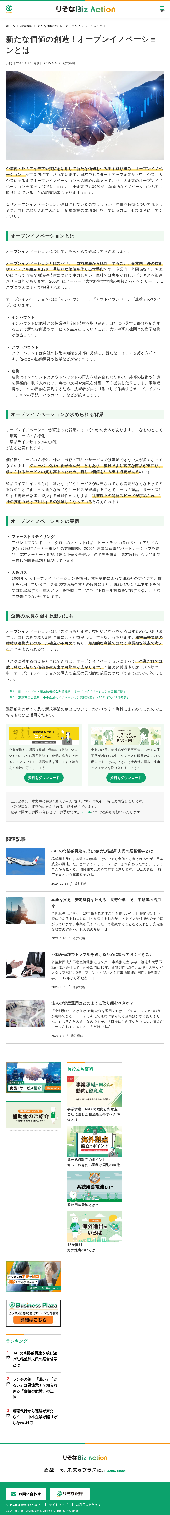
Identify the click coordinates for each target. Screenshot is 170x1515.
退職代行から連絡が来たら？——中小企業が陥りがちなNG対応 (35, 1417)
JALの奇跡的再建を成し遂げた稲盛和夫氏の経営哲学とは (35, 1359)
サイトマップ (58, 1504)
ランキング (17, 1341)
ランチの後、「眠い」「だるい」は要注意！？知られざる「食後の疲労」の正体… (35, 1388)
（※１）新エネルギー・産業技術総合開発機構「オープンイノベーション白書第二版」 (66, 691)
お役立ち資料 (80, 1069)
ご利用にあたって (88, 1504)
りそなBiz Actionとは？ (23, 1504)
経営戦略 (69, 63)
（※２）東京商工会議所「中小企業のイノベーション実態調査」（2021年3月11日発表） (68, 697)
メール (86, 812)
